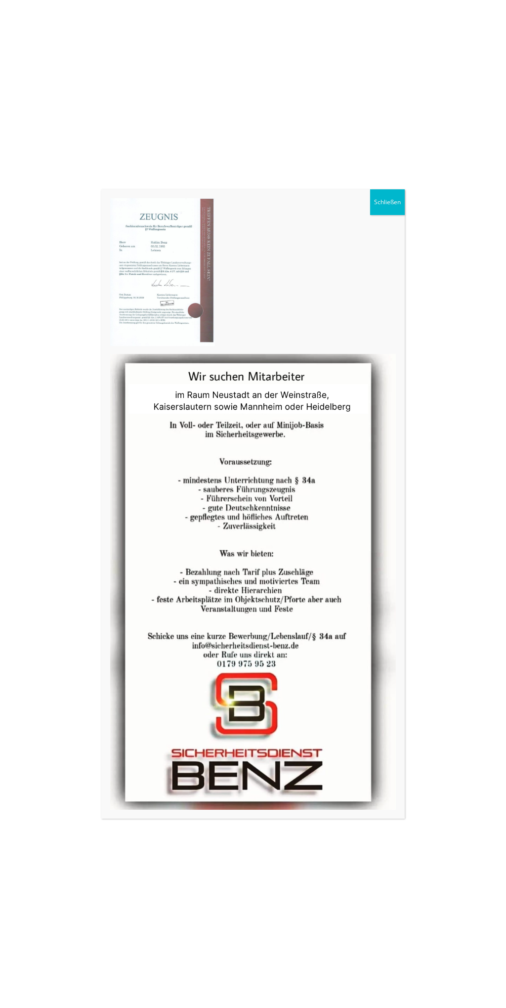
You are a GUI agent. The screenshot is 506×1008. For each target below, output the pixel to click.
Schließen (387, 202)
